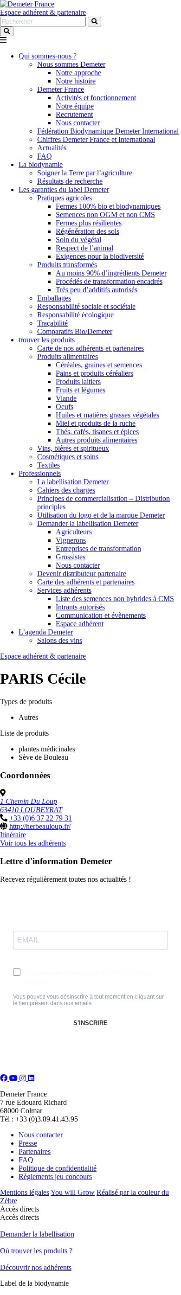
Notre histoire (76, 81)
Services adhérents (64, 590)
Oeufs (64, 406)
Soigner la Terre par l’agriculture (84, 173)
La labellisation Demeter (73, 482)
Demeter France (60, 89)
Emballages (54, 298)
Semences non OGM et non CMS (105, 214)
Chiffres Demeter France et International (96, 139)
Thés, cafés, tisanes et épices (97, 432)
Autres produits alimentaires (96, 440)
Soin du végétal (78, 240)
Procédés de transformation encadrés (109, 281)
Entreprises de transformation (98, 548)
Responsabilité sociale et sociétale (86, 306)
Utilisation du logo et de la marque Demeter (101, 515)
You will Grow (73, 1192)
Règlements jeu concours (55, 1176)
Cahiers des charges (66, 490)
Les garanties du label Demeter (64, 189)
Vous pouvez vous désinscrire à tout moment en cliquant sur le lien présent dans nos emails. (88, 1000)
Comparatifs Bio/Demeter (74, 331)
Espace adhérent (79, 624)
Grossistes (70, 557)
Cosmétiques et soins (67, 457)
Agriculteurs (74, 532)
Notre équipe (75, 106)
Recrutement (74, 114)
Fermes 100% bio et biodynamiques (108, 206)
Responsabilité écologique (75, 315)
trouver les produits (47, 340)
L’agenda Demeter (46, 632)
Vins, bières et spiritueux (73, 448)
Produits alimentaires (67, 356)
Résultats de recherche (70, 181)
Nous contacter (78, 123)
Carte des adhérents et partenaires (86, 582)
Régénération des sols (87, 231)
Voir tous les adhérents (33, 843)
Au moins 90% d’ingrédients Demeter (111, 273)
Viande (66, 398)
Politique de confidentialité (58, 1168)
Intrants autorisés (80, 607)
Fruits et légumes (80, 390)
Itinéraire (13, 835)
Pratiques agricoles (64, 198)
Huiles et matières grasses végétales (107, 415)
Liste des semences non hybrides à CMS (115, 599)
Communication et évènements (101, 615)
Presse (28, 1143)
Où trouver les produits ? (36, 1251)
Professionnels (40, 473)
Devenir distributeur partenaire (81, 573)
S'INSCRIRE (90, 1022)
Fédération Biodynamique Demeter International (108, 131)
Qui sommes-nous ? (48, 56)
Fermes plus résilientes (89, 223)
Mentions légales (24, 1192)
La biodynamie (41, 164)
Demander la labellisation (37, 1234)
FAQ (44, 156)
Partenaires (35, 1151)
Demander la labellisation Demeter (87, 523)
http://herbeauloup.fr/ (40, 826)
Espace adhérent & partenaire (43, 12)
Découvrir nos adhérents (35, 1267)
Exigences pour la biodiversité (100, 256)
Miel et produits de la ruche (96, 423)
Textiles (48, 465)
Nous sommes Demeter (71, 64)
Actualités (51, 148)
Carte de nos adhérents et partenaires (90, 348)
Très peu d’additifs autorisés (96, 290)
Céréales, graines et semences (99, 365)
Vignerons (71, 540)
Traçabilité (52, 323)
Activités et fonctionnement (96, 98)
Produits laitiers (78, 381)
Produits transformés (67, 265)
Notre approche (78, 73)
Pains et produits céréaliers (94, 373)
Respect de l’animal (84, 248)
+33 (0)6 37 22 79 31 (40, 818)
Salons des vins (59, 640)
